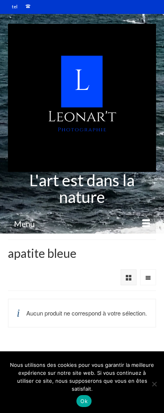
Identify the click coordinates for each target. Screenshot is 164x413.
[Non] (154, 384)
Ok (84, 401)
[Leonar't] (82, 98)
